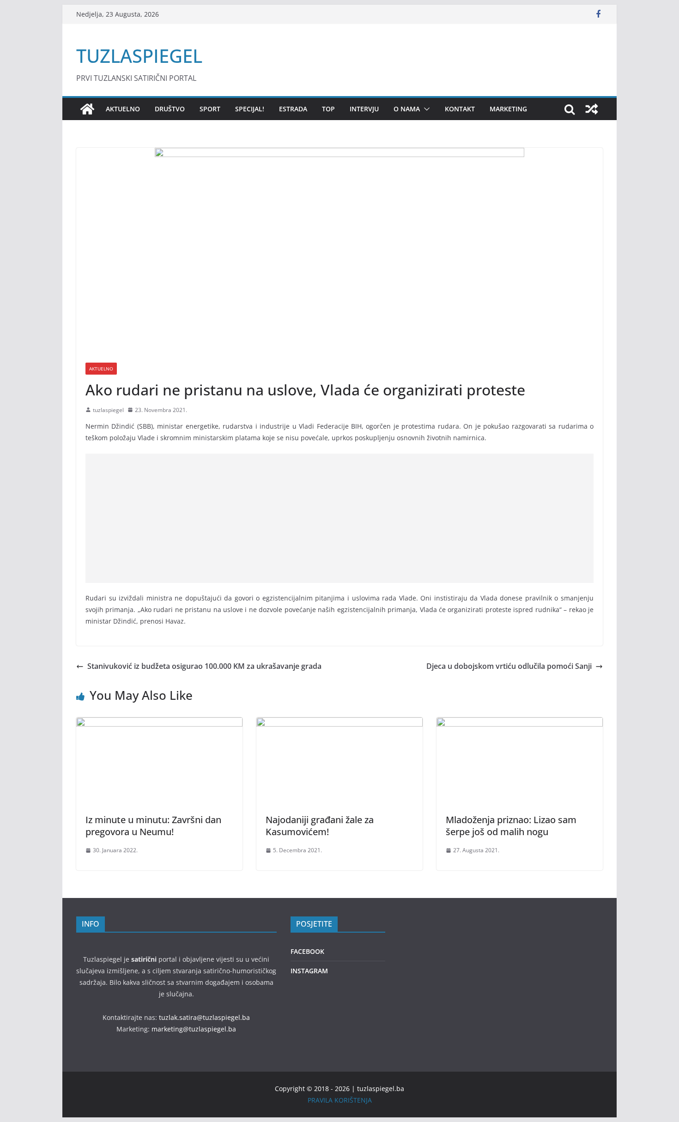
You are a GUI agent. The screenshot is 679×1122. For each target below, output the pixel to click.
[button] (425, 109)
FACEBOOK (307, 951)
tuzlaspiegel (108, 410)
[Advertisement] (339, 518)
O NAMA (407, 108)
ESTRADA (293, 108)
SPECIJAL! (249, 108)
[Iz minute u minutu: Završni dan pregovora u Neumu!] (159, 724)
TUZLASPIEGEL (139, 55)
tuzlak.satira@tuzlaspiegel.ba (204, 1017)
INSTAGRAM (309, 970)
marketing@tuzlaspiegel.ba (194, 1029)
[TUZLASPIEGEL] (87, 109)
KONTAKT (460, 108)
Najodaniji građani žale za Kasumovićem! (320, 825)
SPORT (210, 108)
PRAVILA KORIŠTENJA (340, 1100)
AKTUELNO (123, 108)
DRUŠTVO (170, 108)
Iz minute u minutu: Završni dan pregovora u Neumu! (153, 825)
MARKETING (508, 108)
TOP (328, 108)
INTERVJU (364, 108)
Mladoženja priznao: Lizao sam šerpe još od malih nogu (511, 825)
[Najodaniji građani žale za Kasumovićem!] (339, 724)
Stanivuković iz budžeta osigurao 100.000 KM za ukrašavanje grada (204, 666)
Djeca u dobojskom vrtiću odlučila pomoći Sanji (509, 666)
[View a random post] (592, 109)
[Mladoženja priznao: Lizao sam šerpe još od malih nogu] (519, 724)
